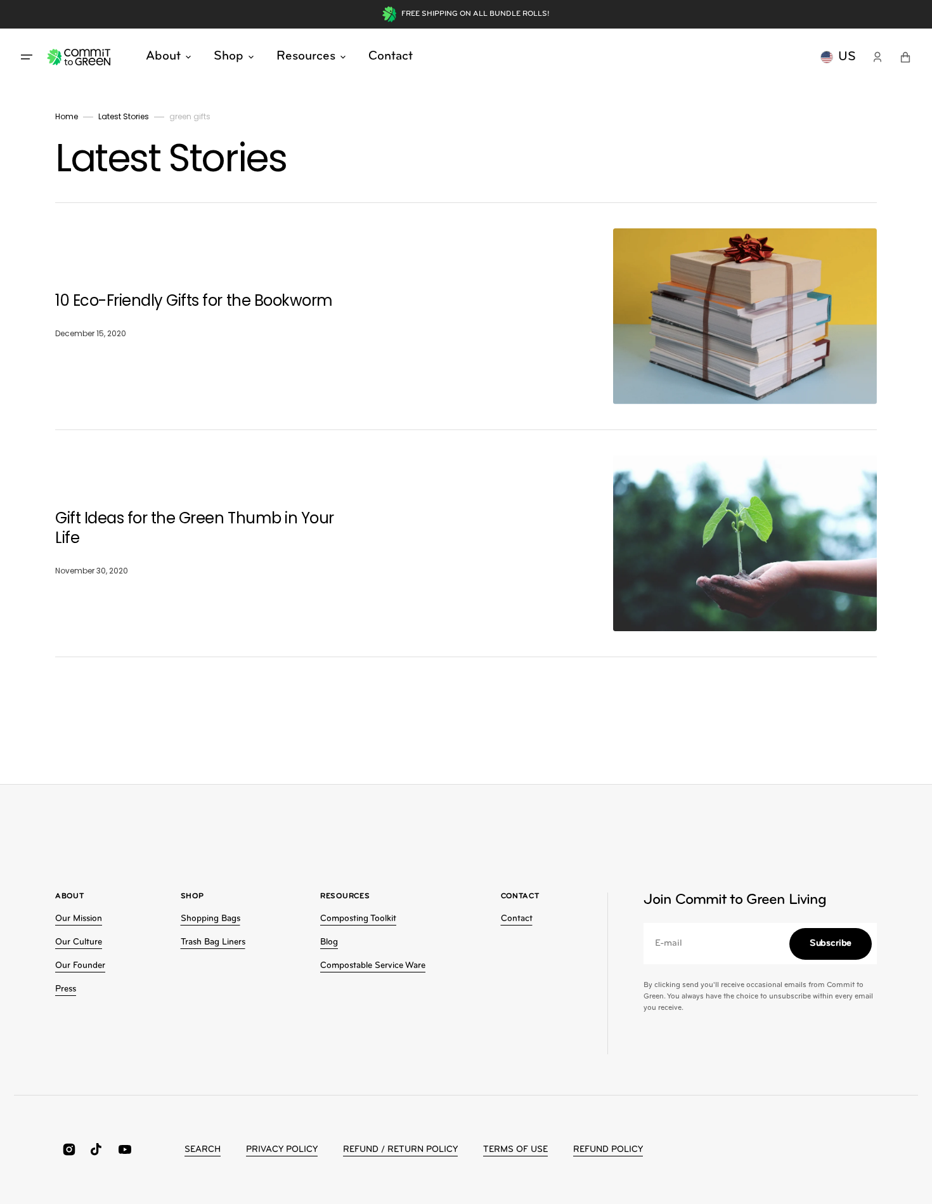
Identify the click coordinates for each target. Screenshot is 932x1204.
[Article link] (466, 316)
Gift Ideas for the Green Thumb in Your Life (194, 527)
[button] (877, 57)
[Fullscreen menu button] (27, 57)
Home (66, 116)
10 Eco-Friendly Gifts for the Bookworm (195, 300)
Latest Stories (123, 116)
